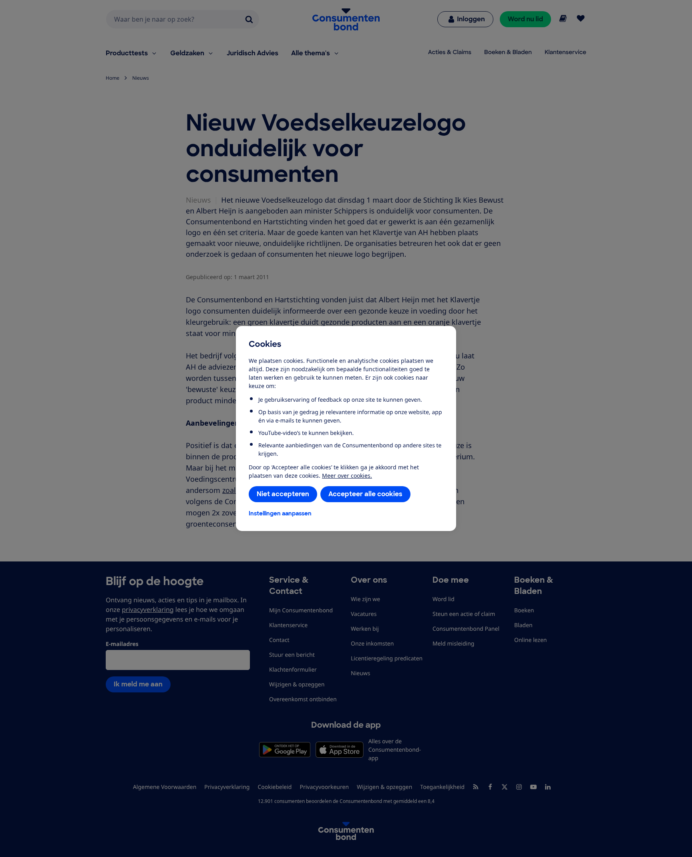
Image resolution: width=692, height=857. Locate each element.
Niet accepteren (283, 494)
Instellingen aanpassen (280, 513)
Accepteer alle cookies (365, 494)
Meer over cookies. (347, 475)
